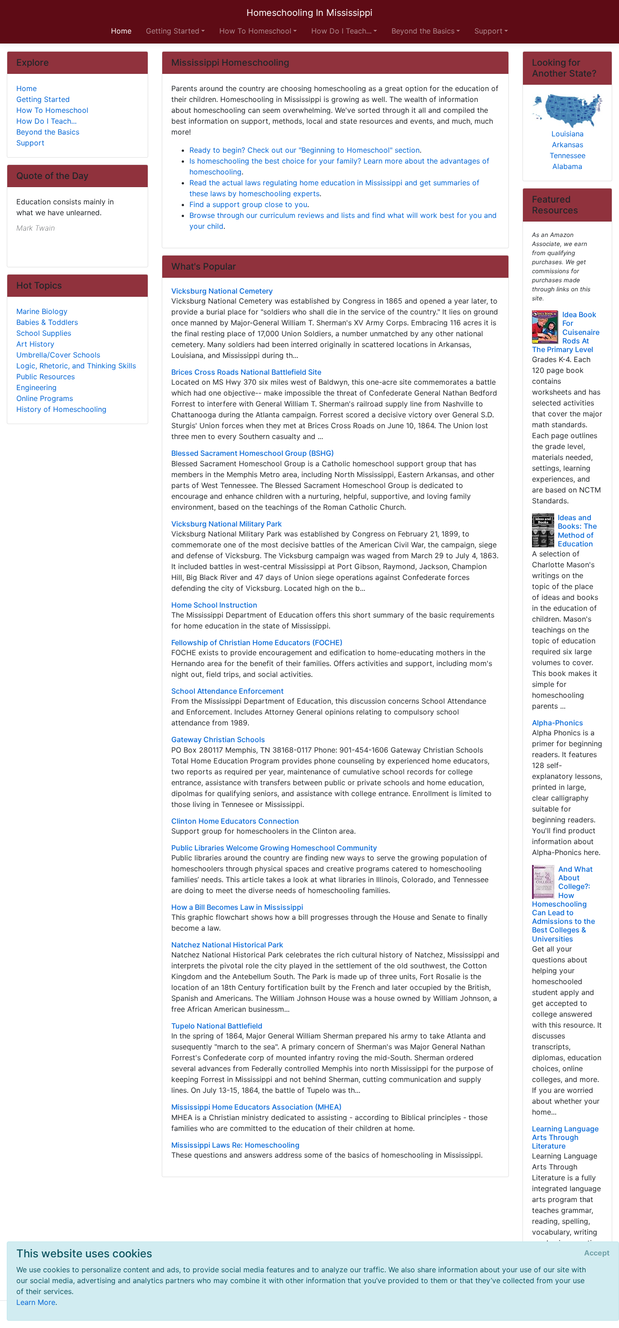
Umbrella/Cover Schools (58, 354)
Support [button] (488, 30)
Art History (35, 343)
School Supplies (43, 333)
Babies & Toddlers (47, 322)
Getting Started (43, 99)
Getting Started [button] (172, 30)
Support (30, 142)
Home (26, 88)
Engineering (36, 387)
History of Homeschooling (61, 409)
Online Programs (44, 398)
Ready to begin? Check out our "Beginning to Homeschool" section (304, 150)
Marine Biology (42, 311)
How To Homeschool (52, 110)
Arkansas (567, 144)
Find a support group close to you (248, 204)
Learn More (35, 1302)
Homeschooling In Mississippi (309, 12)
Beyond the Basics (47, 131)
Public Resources (45, 376)
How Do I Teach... (46, 121)
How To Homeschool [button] (255, 30)
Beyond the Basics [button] (423, 30)
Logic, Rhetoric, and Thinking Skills (76, 365)
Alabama (567, 166)
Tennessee (567, 155)
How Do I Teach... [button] (341, 30)
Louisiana (567, 133)
